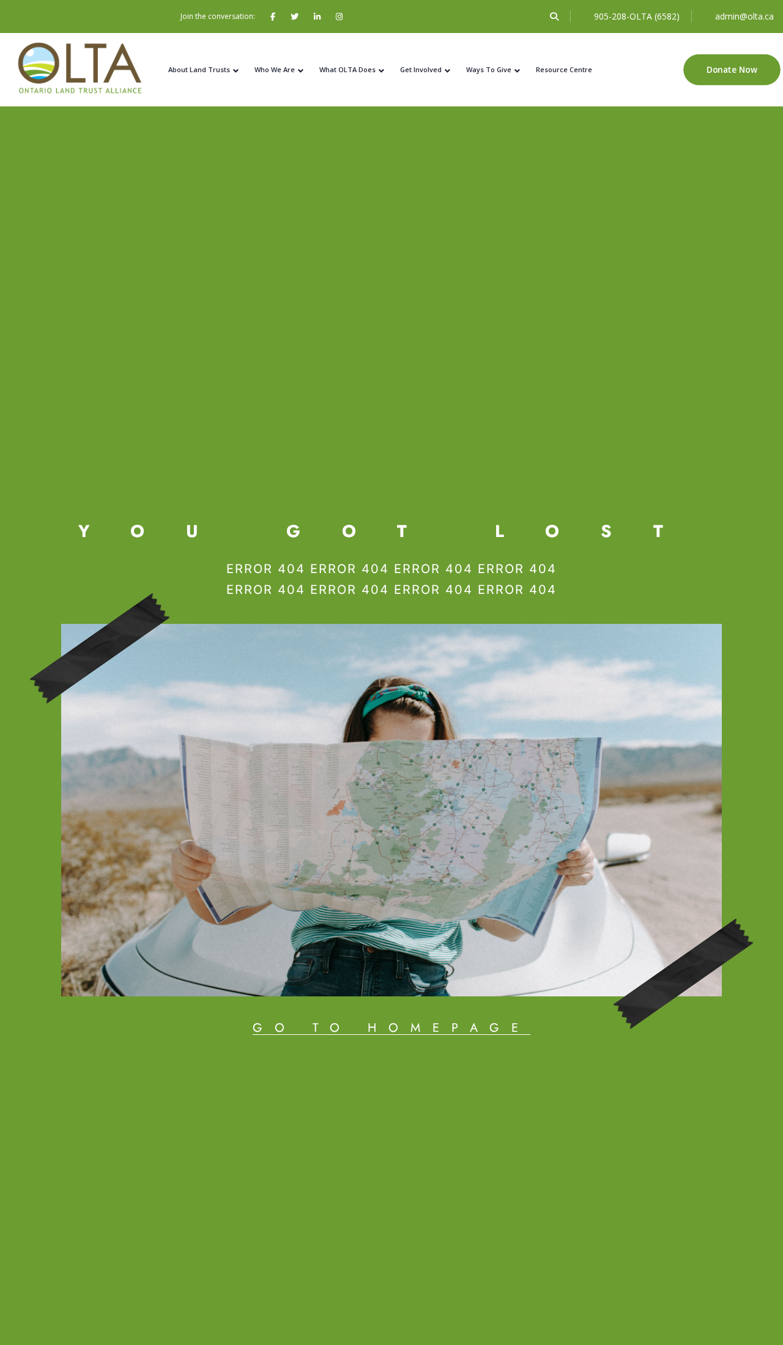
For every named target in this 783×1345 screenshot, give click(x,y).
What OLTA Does (347, 69)
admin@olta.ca (744, 16)
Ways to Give (488, 69)
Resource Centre (564, 69)
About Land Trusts (199, 69)
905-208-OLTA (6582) (637, 16)
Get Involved (421, 69)
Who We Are (274, 69)
